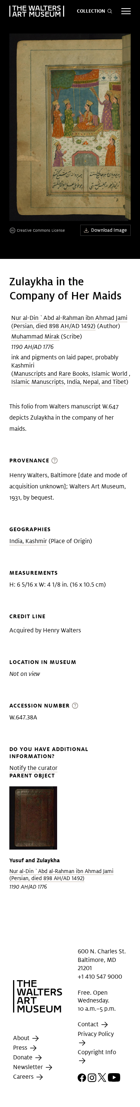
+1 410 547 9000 (100, 976)
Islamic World (110, 374)
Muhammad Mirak (35, 336)
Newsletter (28, 1067)
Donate (23, 1058)
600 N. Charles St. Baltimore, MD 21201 (102, 959)
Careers (24, 1077)
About (22, 1038)
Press (21, 1048)
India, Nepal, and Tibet (96, 382)
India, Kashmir (28, 541)
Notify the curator (33, 768)
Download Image (109, 230)
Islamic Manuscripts (37, 382)
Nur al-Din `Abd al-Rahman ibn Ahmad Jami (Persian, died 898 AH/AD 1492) (69, 322)
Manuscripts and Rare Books (50, 374)
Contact (89, 1025)
